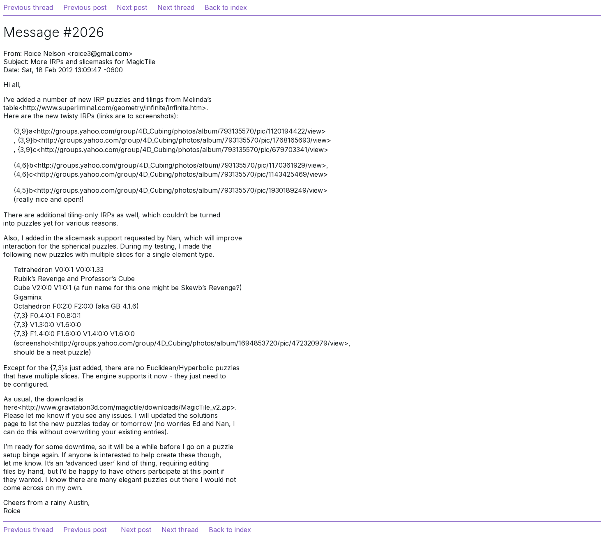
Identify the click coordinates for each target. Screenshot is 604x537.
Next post (132, 7)
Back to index (226, 7)
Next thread (175, 7)
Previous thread (28, 7)
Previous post (84, 7)
